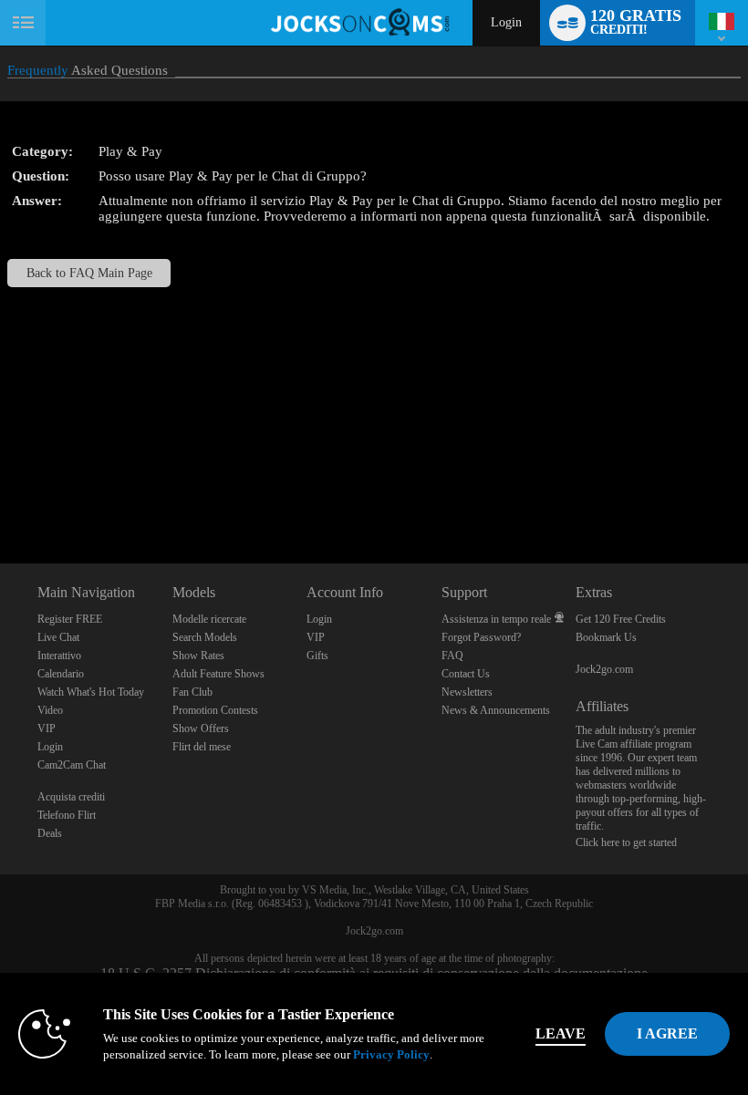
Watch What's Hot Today (90, 692)
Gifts (317, 655)
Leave (560, 1033)
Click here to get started (626, 842)
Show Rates (198, 655)
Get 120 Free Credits (621, 619)
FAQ (452, 655)
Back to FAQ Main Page (89, 273)
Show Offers (200, 728)
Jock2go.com (604, 669)
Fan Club (192, 692)
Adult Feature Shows (218, 673)
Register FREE (69, 619)
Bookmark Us (606, 637)
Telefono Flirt (66, 815)
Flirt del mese (201, 746)
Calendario (60, 673)
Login (506, 22)
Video (50, 710)
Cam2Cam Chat (71, 765)
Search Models (204, 637)
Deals (49, 833)
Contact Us (466, 673)
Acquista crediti (71, 796)
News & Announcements (496, 710)
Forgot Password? (481, 637)
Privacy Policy (391, 1054)
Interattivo (59, 655)
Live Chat (58, 637)
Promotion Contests (215, 710)
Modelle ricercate (209, 619)
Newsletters (467, 692)
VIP (46, 728)
